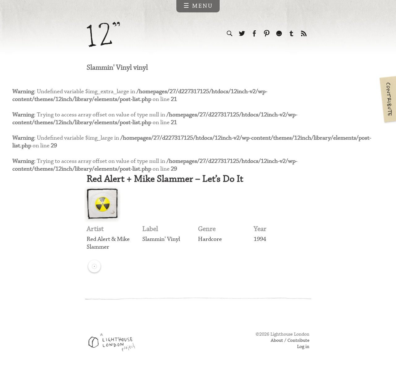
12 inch (103, 34)
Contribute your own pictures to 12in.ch (387, 99)
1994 (260, 239)
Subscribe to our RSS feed (303, 33)
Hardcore (210, 239)
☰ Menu (198, 6)
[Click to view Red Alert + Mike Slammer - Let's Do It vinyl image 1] (102, 204)
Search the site (229, 33)
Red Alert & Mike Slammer (108, 243)
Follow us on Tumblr (291, 33)
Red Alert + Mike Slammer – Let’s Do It (165, 179)
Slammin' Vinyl (161, 239)
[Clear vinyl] (94, 266)
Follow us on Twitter (242, 33)
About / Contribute (290, 340)
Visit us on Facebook (254, 33)
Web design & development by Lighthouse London (114, 343)
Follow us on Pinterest (266, 33)
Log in (303, 347)
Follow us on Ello (279, 33)
